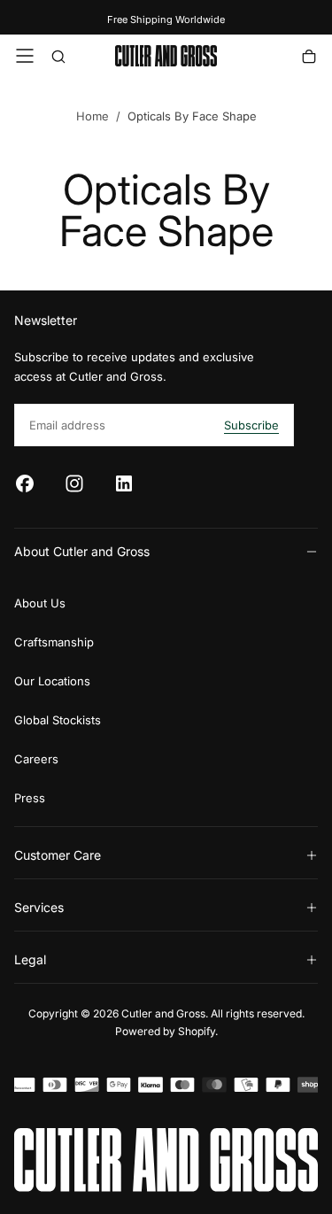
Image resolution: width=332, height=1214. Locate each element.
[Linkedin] (124, 483)
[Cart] (309, 58)
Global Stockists (57, 720)
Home (92, 116)
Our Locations (52, 681)
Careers (36, 759)
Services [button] (39, 907)
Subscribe (251, 425)
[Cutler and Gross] (166, 1160)
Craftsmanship (54, 642)
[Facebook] (24, 483)
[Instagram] (74, 483)
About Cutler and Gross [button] (82, 551)
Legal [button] (30, 959)
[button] (24, 55)
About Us (40, 603)
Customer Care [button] (57, 854)
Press (29, 798)
